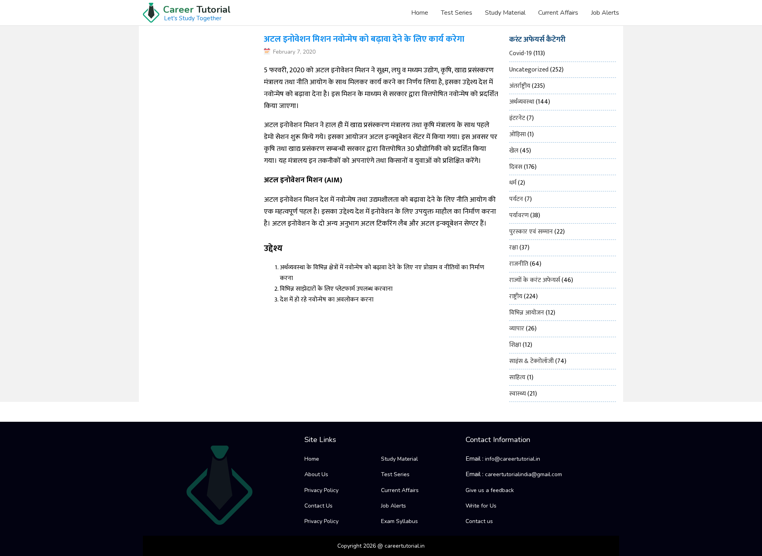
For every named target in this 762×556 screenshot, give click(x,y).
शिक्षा (515, 345)
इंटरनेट (517, 118)
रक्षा (513, 247)
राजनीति (518, 264)
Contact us (479, 521)
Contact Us (318, 506)
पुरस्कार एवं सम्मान (531, 231)
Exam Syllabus (399, 521)
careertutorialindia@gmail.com (523, 474)
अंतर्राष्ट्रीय (519, 86)
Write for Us (481, 506)
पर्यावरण (519, 215)
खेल (513, 150)
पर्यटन (516, 199)
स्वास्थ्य (517, 393)
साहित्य (517, 377)
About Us (316, 474)
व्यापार (516, 328)
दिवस (515, 167)
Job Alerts (605, 12)
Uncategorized (528, 69)
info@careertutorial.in (512, 459)
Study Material (505, 12)
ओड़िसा (517, 134)
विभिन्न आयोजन (526, 312)
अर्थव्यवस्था (521, 102)
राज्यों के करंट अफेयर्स (534, 280)
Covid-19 (520, 53)
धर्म (512, 183)
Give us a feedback (490, 490)
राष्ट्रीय (515, 296)
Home (419, 12)
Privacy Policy (321, 490)
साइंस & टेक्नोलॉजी (531, 361)
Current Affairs (558, 12)
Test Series (456, 12)
